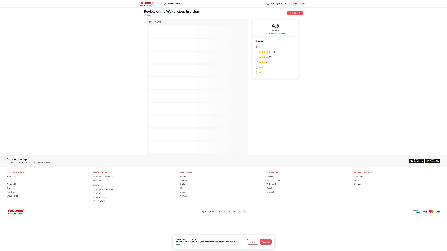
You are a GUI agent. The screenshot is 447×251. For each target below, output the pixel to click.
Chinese (183, 180)
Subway (357, 184)
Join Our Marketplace (103, 176)
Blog (9, 188)
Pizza (182, 188)
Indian (183, 176)
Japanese (184, 192)
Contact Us (12, 184)
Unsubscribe (12, 196)
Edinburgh (271, 184)
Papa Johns (359, 176)
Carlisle (270, 176)
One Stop (358, 180)
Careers (10, 180)
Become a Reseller (101, 180)
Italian (183, 184)
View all (184, 196)
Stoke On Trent (274, 180)
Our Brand (11, 192)
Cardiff (270, 188)
